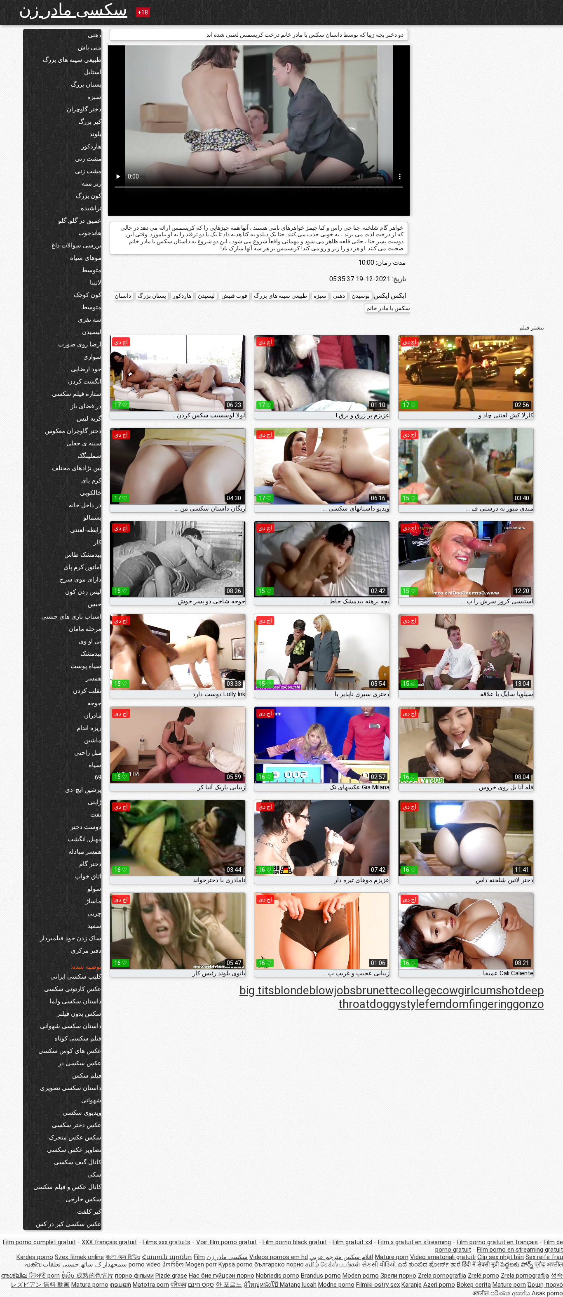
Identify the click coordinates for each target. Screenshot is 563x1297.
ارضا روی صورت (79, 344)
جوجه (94, 703)
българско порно (279, 1264)
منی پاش (89, 47)
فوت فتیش (234, 295)
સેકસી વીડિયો (379, 1264)
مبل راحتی (87, 752)
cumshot (496, 990)
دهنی (94, 35)
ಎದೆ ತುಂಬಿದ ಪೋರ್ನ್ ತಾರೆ (430, 1264)
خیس (94, 604)
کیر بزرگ (89, 121)
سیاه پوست (85, 666)
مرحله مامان (85, 629)
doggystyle (397, 1004)
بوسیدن (361, 295)
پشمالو (92, 517)
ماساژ (93, 901)
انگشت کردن (84, 381)
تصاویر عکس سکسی (74, 1149)
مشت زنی (88, 158)
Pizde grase (171, 1275)
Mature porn (391, 1257)
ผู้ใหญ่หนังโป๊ (262, 1284)
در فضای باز (85, 406)
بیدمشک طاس (82, 554)
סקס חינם (201, 1284)
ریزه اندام (89, 728)
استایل (92, 72)
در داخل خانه (85, 505)
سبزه (94, 97)
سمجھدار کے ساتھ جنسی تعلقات (85, 1264)
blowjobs (332, 990)
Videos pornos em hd (278, 1257)
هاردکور (91, 146)
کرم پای (91, 480)
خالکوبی (90, 493)
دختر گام (90, 864)
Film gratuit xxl (352, 1242)
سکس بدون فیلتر (79, 1013)
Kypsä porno (235, 1264)
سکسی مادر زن (73, 9)
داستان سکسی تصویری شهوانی (70, 1094)
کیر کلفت (89, 1211)
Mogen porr (201, 1264)
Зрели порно (398, 1275)
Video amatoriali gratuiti (443, 1257)
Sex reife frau (544, 1257)
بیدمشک (90, 653)
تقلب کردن (87, 690)
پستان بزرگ (86, 84)
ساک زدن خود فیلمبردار (70, 938)
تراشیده (91, 208)
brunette (377, 990)
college (417, 990)
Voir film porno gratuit (226, 1242)
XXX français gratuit (109, 1242)
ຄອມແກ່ (120, 1284)
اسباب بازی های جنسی (71, 616)
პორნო (173, 1264)
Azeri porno (439, 1284)
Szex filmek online (79, 1257)
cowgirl (455, 990)
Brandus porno (321, 1275)
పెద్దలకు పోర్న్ (517, 1264)
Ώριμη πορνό (545, 1284)
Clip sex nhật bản (500, 1257)
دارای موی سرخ (80, 579)
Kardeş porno (34, 1257)
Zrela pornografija (442, 1275)
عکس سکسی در (79, 1063)
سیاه (95, 765)
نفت (95, 814)
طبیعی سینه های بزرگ (72, 60)
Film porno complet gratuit (39, 1242)
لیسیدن (91, 332)
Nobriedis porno (277, 1275)
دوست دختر (85, 827)
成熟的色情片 (94, 1275)
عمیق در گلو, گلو (79, 220)
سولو (94, 888)
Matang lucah (298, 1284)
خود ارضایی (86, 369)
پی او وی (90, 641)
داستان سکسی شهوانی (70, 1026)
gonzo (528, 1004)
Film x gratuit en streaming (414, 1242)
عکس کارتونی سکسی (72, 989)
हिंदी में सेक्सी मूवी (480, 1264)
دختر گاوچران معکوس (73, 431)
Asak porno (547, 1293)
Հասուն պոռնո (167, 1257)
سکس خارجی (83, 1199)
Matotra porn (151, 1284)
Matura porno (89, 1284)
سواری (92, 356)
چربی (94, 913)
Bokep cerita (474, 1284)
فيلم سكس (86, 1075)
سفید (94, 926)
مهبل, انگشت (84, 839)
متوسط (91, 270)
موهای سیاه (85, 257)
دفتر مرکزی (86, 950)
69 (98, 777)
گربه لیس (89, 418)
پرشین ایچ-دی (83, 789)
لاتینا (95, 282)
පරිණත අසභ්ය (511, 1293)
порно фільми (134, 1275)
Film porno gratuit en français (497, 1242)
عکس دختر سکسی (76, 1125)
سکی (94, 1174)
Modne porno (336, 1284)
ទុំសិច (68, 1275)
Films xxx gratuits (166, 1242)
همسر (93, 678)
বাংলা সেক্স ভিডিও (123, 1257)
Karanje (411, 1284)
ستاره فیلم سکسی (76, 394)
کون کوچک (87, 295)
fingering (491, 1004)
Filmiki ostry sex (378, 1284)
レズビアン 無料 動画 (40, 1284)
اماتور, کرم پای (82, 567)
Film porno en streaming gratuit (520, 1249)
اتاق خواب (88, 876)
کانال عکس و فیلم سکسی (67, 1187)
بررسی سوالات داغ (76, 245)
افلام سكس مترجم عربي (341, 1257)
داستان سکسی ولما (75, 1001)
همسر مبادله (84, 851)
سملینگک (89, 455)
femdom (447, 1004)
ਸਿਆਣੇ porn (44, 1275)
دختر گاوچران (84, 109)
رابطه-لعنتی (85, 530)
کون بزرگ (88, 196)
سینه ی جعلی (83, 443)
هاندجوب (89, 233)
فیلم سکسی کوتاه (77, 1038)
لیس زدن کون (83, 592)
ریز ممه (91, 183)
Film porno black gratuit (295, 1242)
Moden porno (360, 1275)
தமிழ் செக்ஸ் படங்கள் (332, 1264)
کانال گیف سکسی (77, 1162)
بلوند (95, 134)
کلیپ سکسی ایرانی (75, 976)
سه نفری (89, 319)
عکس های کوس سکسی (69, 1051)
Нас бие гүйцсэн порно (221, 1275)
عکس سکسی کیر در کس (68, 1224)
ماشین (92, 740)
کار (97, 542)
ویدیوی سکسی (82, 1112)
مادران (92, 715)
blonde (291, 990)
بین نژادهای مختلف (76, 468)
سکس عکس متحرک (75, 1137)
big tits (256, 990)
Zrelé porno (483, 1275)
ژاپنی (94, 802)
